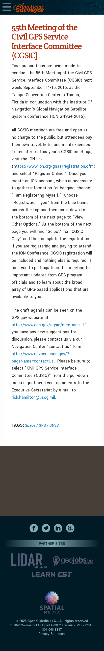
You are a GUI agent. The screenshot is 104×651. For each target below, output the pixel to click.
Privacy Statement (52, 633)
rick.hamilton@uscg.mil (33, 397)
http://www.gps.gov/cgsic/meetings (46, 325)
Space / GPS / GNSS (42, 425)
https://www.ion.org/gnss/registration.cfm (54, 166)
